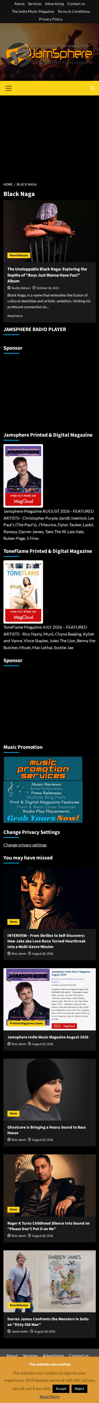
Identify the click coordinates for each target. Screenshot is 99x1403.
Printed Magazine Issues (26, 1023)
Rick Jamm (19, 953)
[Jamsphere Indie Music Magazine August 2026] (49, 999)
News (13, 922)
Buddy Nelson (21, 288)
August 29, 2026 (42, 1044)
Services (34, 3)
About (19, 3)
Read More (15, 316)
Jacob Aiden (20, 1331)
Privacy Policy (51, 19)
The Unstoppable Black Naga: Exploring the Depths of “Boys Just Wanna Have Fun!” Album (47, 275)
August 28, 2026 (42, 1236)
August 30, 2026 (42, 953)
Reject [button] (79, 1389)
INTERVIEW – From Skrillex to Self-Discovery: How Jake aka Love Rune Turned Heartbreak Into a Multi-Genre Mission (46, 941)
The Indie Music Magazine (33, 11)
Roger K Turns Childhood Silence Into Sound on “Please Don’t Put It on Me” (48, 1226)
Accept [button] (61, 1389)
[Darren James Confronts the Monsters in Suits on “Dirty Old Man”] (49, 1281)
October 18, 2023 (48, 288)
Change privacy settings (25, 844)
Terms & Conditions (74, 11)
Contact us (76, 3)
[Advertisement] (49, 135)
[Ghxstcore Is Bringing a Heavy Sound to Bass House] (49, 1090)
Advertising (54, 3)
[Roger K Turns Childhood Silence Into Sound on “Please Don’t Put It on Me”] (49, 1185)
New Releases (19, 255)
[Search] (92, 88)
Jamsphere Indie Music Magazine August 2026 (47, 1037)
